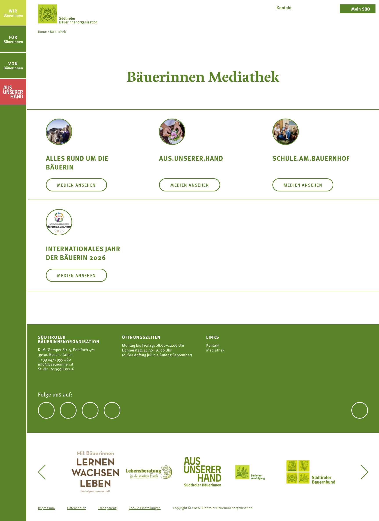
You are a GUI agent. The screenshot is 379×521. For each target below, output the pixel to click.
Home (42, 31)
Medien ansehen (76, 185)
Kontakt (213, 345)
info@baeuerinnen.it (55, 364)
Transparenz (107, 507)
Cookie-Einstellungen (145, 507)
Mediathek (215, 350)
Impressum (46, 507)
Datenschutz (76, 507)
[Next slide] (361, 472)
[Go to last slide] (45, 472)
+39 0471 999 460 (55, 359)
